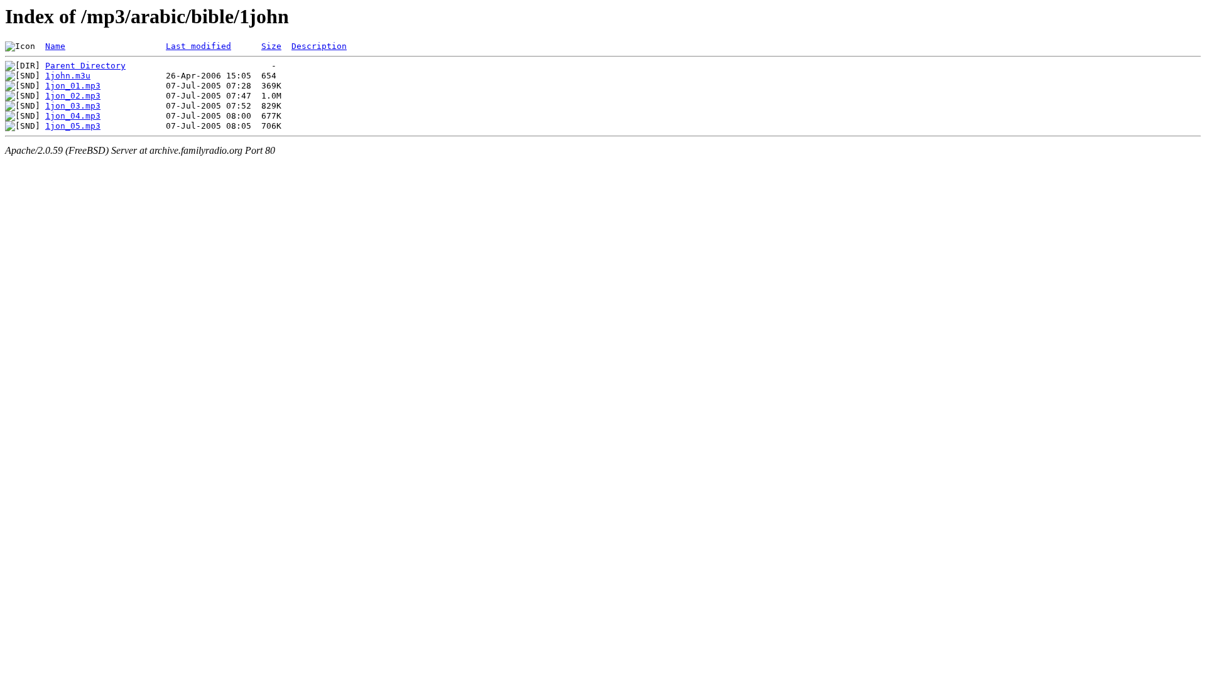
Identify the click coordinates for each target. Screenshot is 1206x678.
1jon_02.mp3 (72, 95)
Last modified (198, 46)
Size (271, 46)
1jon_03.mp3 (72, 105)
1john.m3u (67, 75)
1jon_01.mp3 (72, 85)
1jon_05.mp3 (72, 126)
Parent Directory (85, 65)
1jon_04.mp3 (72, 116)
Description (319, 46)
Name (55, 46)
